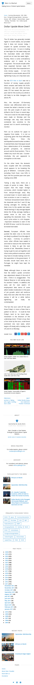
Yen (18, 21)
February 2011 (9, 607)
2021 (6, 562)
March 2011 (8, 605)
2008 (6, 616)
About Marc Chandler (8, 671)
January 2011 (9, 609)
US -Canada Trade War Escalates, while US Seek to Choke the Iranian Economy (20, 493)
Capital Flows (8, 540)
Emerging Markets (9, 527)
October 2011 (9, 590)
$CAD (6, 530)
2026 (6, 552)
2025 (6, 554)
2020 (6, 565)
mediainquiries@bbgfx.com (17, 451)
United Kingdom (9, 537)
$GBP (18, 523)
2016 (6, 573)
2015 (6, 575)
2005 (6, 622)
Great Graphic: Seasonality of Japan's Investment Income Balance (15, 392)
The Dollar (13, 21)
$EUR (6, 520)
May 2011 (8, 600)
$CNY (22, 540)
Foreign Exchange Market (14, 17)
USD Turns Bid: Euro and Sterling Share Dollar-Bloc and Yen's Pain (15, 375)
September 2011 (10, 592)
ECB (22, 15)
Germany (25, 17)
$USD (6, 517)
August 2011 (9, 594)
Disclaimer (5, 676)
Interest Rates (21, 19)
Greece (6, 19)
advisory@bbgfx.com (19, 465)
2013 (6, 579)
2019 (6, 567)
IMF (10, 19)
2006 (6, 620)
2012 (6, 582)
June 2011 (8, 598)
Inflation (14, 19)
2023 (6, 558)
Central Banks (14, 530)
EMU (25, 15)
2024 (6, 556)
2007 (6, 618)
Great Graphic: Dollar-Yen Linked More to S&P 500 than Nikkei (16, 357)
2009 (6, 614)
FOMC (16, 540)
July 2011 (8, 596)
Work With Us (6, 673)
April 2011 (8, 603)
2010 (6, 612)
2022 (6, 560)
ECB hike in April (16, 81)
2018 (6, 569)
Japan (27, 19)
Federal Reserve (9, 523)
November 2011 (10, 588)
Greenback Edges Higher (23, 654)
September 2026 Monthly (19, 485)
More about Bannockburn (17, 437)
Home (5, 15)
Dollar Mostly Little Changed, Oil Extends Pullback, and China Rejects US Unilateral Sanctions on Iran (20, 502)
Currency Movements (14, 15)
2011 (6, 584)
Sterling (7, 21)
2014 (6, 577)
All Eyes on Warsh (16, 477)
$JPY (26, 520)
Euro (5, 17)
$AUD (26, 527)
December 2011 (10, 586)
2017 (6, 571)
